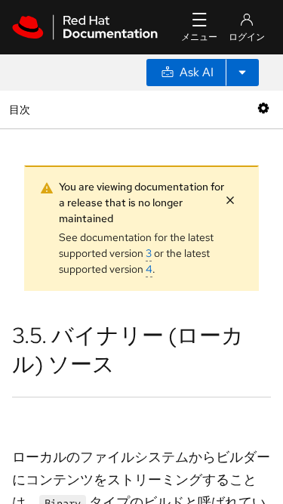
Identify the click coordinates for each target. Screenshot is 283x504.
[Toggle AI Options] (242, 72)
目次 (21, 109)
